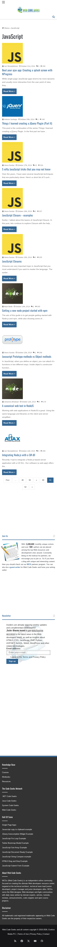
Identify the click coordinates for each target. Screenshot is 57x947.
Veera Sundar (9, 165)
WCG (29, 564)
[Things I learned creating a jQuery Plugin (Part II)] (12, 106)
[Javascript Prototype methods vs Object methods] (12, 339)
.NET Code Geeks (9, 796)
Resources (6, 781)
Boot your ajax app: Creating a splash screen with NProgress (27, 72)
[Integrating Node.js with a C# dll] (12, 438)
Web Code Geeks (9, 810)
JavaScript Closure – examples (17, 215)
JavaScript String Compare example (16, 857)
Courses (5, 772)
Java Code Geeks (9, 801)
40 (23, 480)
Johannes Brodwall (11, 402)
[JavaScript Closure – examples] (12, 198)
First (7, 480)
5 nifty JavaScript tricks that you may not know (26, 169)
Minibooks (6, 777)
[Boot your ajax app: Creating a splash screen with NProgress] (12, 53)
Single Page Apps (9, 825)
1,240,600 (30, 544)
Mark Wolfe (8, 307)
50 (30, 480)
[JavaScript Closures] (12, 244)
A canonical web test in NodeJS (18, 406)
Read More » (9, 91)
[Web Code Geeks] (28, 9)
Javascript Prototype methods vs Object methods (26, 356)
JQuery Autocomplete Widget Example (17, 834)
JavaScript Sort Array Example (14, 848)
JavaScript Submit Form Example (15, 866)
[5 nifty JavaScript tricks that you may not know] (12, 152)
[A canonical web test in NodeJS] (12, 388)
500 (30, 547)
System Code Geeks (10, 805)
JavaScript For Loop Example (14, 838)
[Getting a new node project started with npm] (12, 293)
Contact (46, 934)
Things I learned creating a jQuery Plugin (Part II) (27, 123)
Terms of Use (23, 934)
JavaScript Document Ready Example (17, 852)
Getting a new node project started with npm (24, 310)
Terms (26, 657)
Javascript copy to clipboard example (17, 829)
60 (43, 480)
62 (25, 487)
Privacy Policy (39, 657)
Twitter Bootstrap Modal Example (15, 843)
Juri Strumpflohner (11, 66)
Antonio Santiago (10, 119)
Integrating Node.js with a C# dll (18, 455)
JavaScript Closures (12, 261)
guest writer (15, 567)
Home (6, 28)
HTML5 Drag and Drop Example (15, 861)
